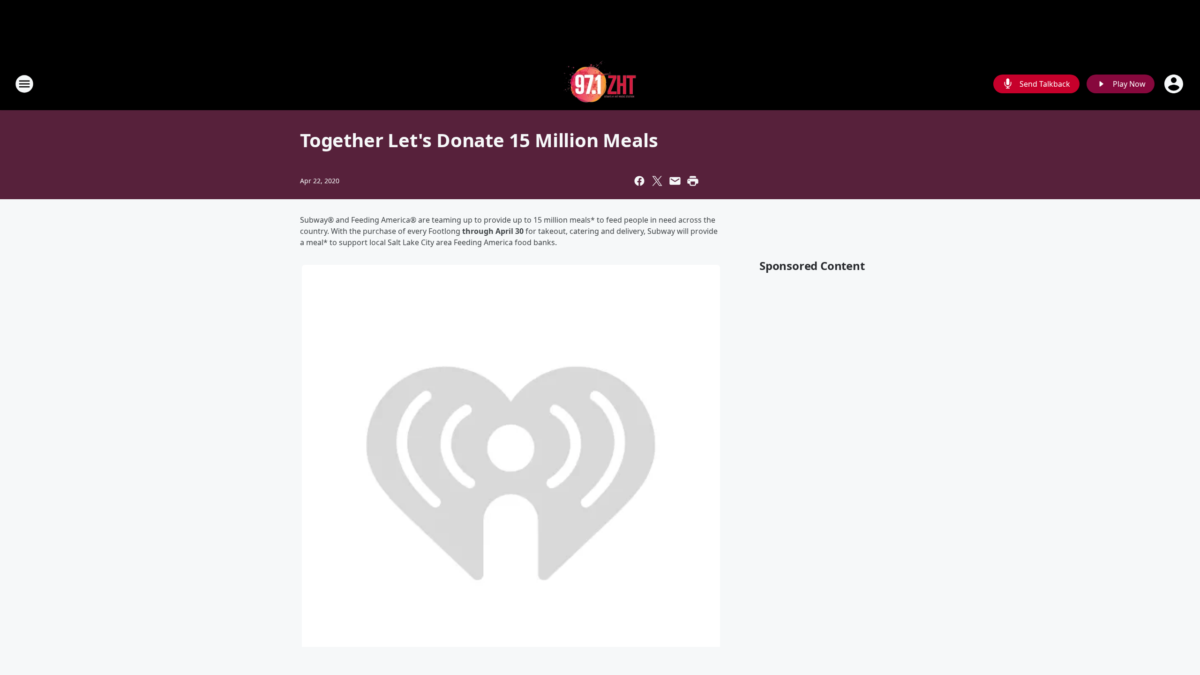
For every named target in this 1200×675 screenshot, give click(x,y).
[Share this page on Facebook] (639, 181)
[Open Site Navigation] (24, 84)
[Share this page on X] (657, 181)
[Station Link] (600, 83)
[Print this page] (692, 181)
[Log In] (1174, 84)
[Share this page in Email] (675, 181)
